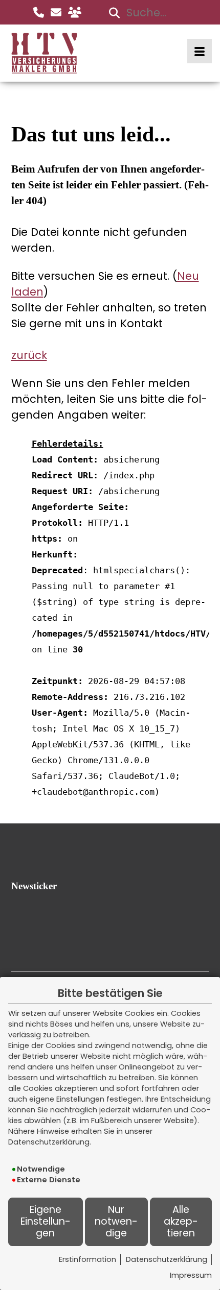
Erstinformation (87, 1259)
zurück (29, 355)
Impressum (191, 1275)
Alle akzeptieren (181, 1221)
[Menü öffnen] (199, 51)
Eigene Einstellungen (45, 1221)
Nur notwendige (116, 1221)
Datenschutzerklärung (166, 1259)
